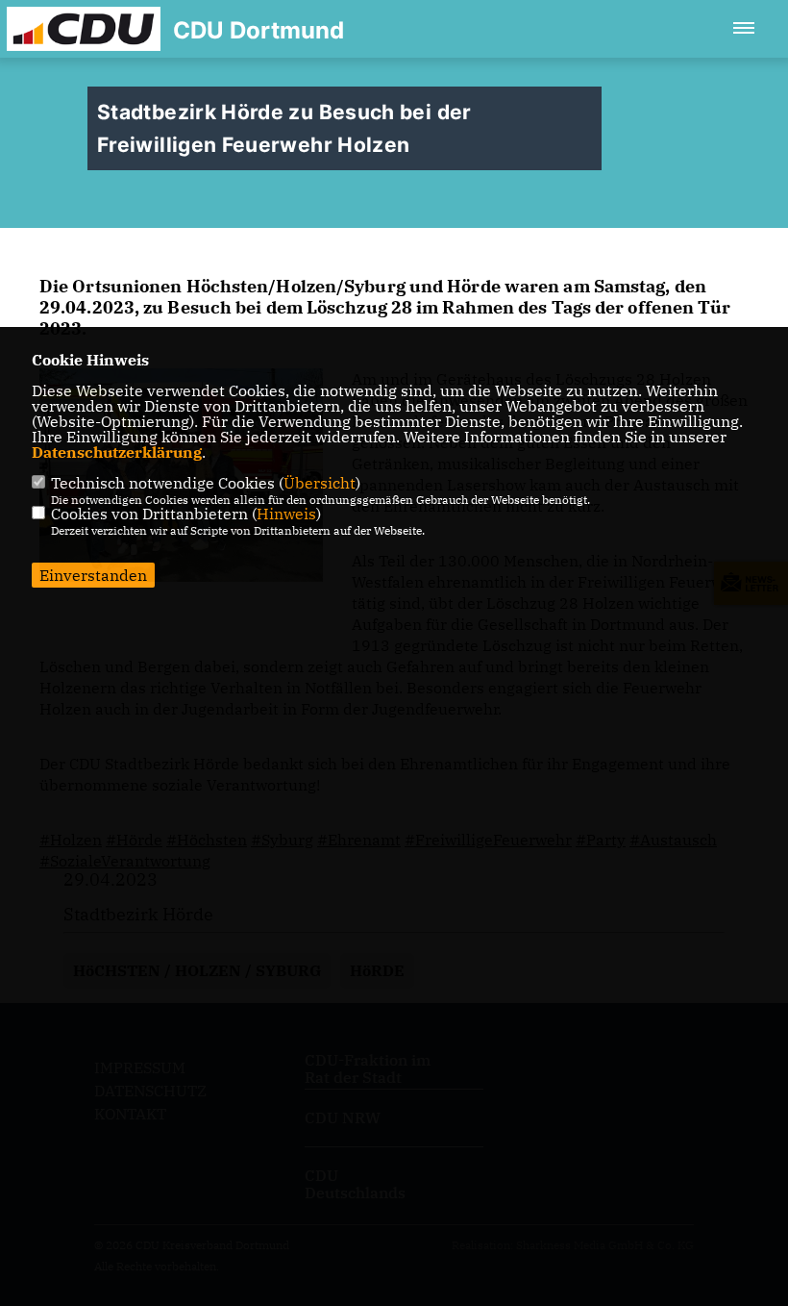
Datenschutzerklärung (117, 452)
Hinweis (286, 513)
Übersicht (319, 482)
